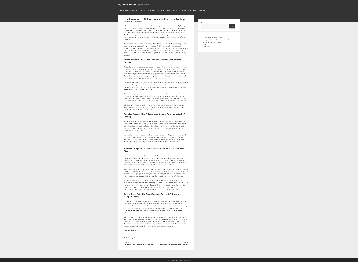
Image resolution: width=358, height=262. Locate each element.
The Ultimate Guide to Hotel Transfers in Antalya (173, 244)
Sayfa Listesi (202, 10)
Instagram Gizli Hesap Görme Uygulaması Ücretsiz (155, 10)
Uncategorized (132, 238)
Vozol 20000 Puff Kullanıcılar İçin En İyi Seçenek (138, 244)
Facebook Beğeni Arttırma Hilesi (128, 10)
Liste (194, 10)
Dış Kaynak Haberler (127, 4)
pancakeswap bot (130, 230)
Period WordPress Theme (174, 260)
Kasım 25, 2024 (131, 21)
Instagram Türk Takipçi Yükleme (181, 10)
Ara (202, 23)
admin (140, 21)
